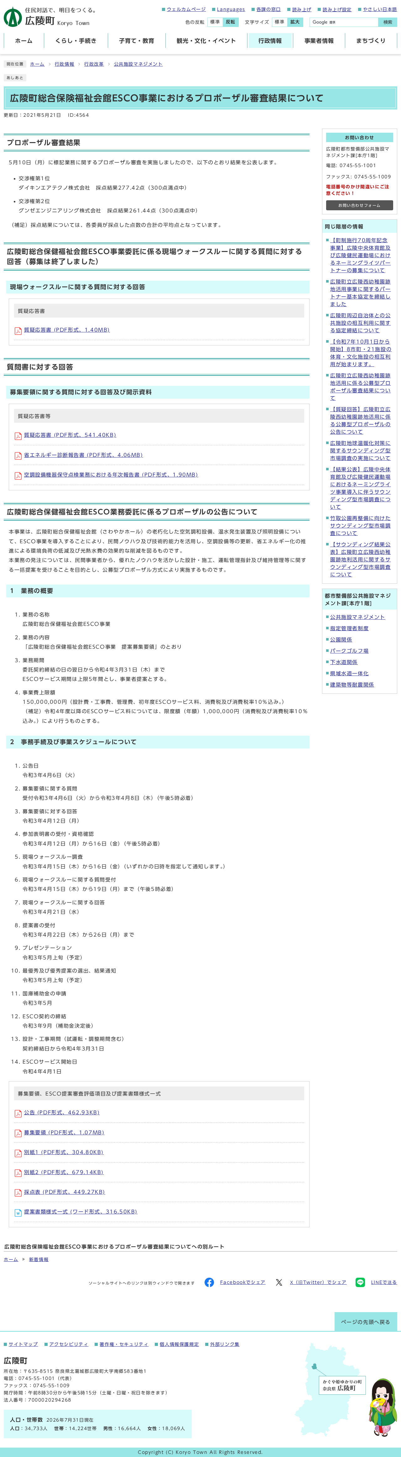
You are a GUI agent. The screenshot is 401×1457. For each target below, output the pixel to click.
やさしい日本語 (380, 9)
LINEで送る (384, 1282)
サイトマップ (23, 1344)
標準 (215, 22)
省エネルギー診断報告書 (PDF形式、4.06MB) (83, 455)
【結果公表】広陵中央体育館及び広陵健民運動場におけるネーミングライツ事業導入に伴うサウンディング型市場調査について (360, 488)
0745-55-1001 (358, 165)
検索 (387, 22)
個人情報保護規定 (179, 1344)
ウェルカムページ (186, 9)
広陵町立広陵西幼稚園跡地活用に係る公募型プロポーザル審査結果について (360, 387)
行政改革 (94, 64)
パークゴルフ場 (349, 650)
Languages (231, 9)
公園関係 (341, 639)
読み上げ (302, 10)
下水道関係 (344, 662)
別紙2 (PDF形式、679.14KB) (64, 1172)
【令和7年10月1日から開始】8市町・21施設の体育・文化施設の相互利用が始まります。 (361, 353)
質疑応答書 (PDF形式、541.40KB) (70, 434)
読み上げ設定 (337, 10)
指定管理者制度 (349, 628)
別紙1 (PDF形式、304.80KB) (64, 1152)
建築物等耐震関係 (352, 684)
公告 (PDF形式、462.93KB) (62, 1112)
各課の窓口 (269, 9)
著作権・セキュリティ (124, 1344)
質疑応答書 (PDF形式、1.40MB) (67, 329)
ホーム (37, 64)
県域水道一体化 (349, 673)
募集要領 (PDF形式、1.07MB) (64, 1132)
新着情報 (39, 1259)
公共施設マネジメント (138, 64)
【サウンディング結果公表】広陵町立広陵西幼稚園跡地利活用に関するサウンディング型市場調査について (360, 559)
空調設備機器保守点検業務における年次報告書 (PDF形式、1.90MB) (111, 474)
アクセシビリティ (69, 1344)
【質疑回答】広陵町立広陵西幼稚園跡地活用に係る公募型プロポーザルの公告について (360, 420)
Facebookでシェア (243, 1282)
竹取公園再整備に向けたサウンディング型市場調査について (360, 526)
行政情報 (64, 64)
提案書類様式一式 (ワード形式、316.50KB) (81, 1211)
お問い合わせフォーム (359, 205)
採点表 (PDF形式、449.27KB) (64, 1191)
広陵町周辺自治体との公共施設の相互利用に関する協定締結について (360, 323)
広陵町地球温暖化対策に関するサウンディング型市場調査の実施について (360, 451)
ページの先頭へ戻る (366, 1322)
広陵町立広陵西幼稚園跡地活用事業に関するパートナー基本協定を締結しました (360, 293)
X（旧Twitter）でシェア (318, 1282)
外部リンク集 (225, 1344)
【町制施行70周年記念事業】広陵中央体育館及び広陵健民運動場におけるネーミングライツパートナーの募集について (360, 255)
